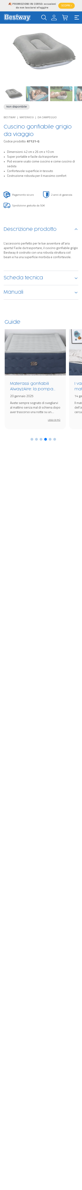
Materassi (27, 117)
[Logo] (17, 17)
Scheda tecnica (23, 278)
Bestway (10, 117)
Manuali (13, 292)
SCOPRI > (66, 6)
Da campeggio (47, 117)
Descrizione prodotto (30, 229)
